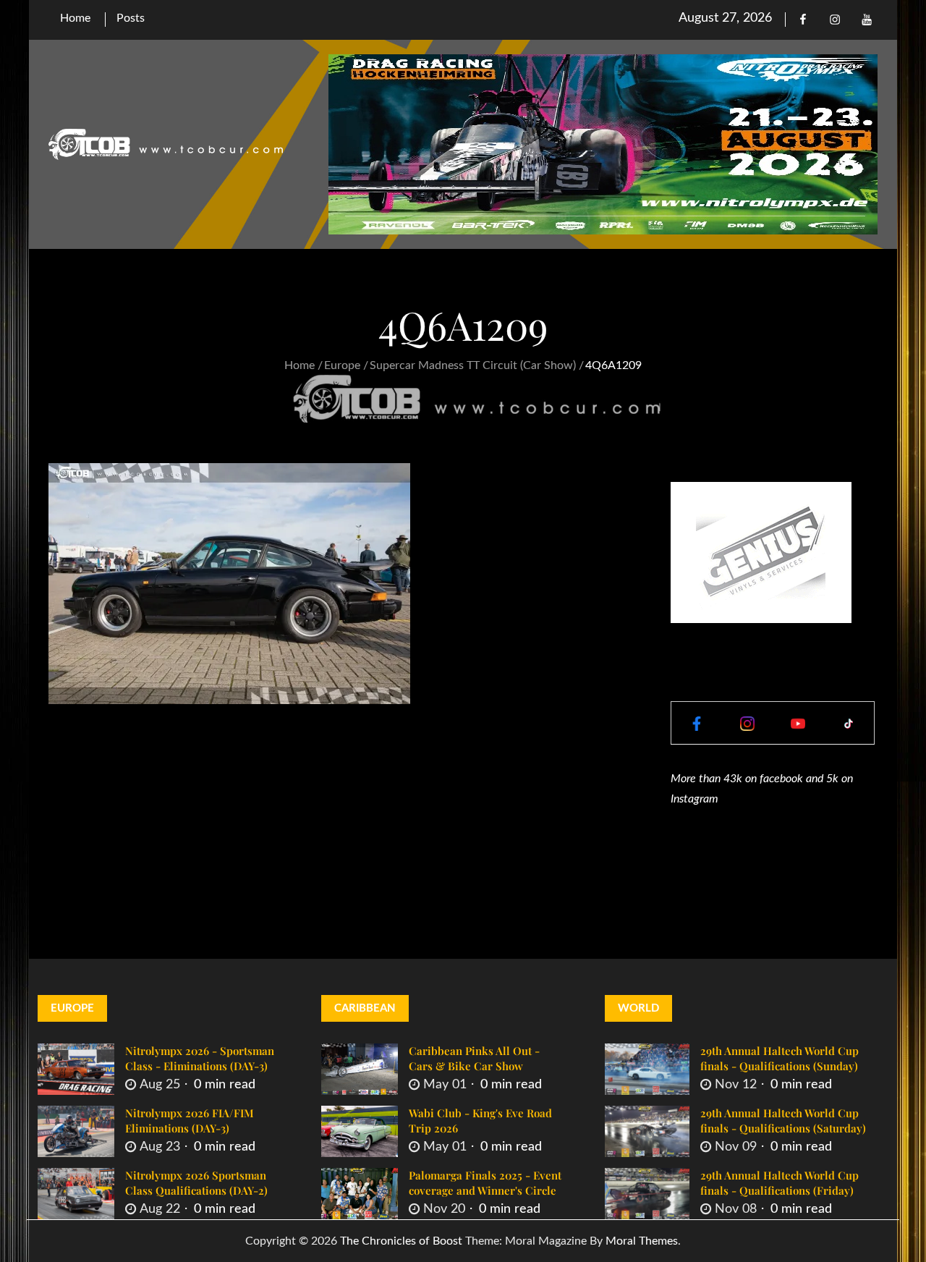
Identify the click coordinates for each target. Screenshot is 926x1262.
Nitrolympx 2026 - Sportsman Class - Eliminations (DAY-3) (199, 1058)
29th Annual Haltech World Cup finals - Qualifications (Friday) (779, 1183)
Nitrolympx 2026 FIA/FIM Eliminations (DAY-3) (189, 1120)
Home (75, 18)
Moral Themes (642, 1241)
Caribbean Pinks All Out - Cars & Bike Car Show (474, 1058)
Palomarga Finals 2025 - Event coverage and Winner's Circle (485, 1183)
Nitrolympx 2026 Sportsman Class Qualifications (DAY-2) (196, 1183)
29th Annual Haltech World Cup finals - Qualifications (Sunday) (779, 1058)
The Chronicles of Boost (401, 1241)
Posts (130, 18)
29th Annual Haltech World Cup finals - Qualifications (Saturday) (783, 1120)
